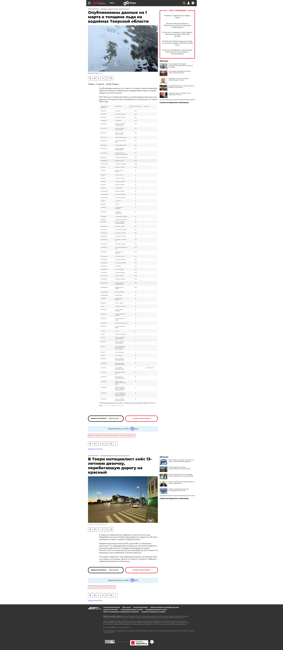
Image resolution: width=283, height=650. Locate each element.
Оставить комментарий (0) (141, 418)
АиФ (101, 73)
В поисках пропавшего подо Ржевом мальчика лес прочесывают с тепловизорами (177, 52)
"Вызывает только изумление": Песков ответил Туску (178, 79)
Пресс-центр (126, 607)
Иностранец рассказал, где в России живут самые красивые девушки (181, 460)
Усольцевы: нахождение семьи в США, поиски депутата (179, 72)
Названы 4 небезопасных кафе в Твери (177, 16)
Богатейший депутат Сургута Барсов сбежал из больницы (181, 86)
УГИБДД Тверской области (97, 524)
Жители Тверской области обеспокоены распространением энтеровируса (177, 25)
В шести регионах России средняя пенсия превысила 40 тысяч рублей (180, 475)
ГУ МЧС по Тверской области (113, 405)
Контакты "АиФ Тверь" (110, 609)
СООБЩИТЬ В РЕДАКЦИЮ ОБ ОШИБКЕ (153, 612)
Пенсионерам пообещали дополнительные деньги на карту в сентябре (180, 65)
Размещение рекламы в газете (156, 609)
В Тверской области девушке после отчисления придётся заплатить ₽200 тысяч (177, 43)
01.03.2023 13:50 (93, 9)
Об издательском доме (111, 607)
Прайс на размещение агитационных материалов (121, 612)
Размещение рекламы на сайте (132, 609)
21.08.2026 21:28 (93, 456)
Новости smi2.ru (95, 449)
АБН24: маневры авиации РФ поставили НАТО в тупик (178, 489)
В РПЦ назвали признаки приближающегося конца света (179, 468)
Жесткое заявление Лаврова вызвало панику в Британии (181, 482)
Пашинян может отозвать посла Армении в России (179, 93)
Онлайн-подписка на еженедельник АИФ (164, 607)
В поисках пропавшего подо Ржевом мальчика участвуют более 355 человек (177, 34)
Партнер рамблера (122, 641)
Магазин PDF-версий (140, 607)
